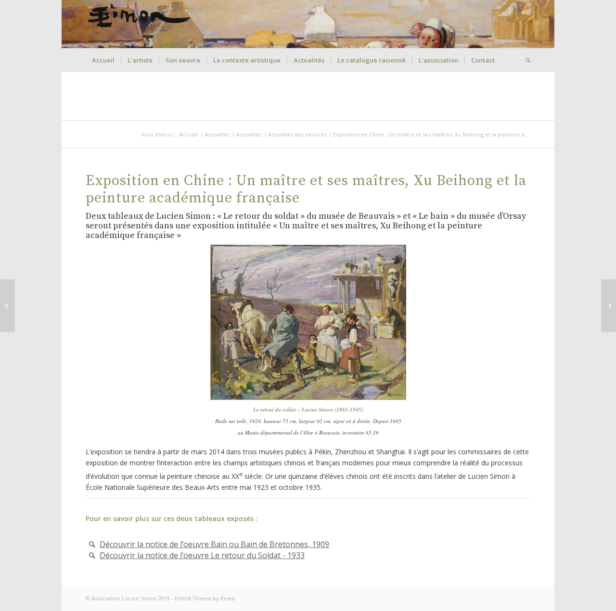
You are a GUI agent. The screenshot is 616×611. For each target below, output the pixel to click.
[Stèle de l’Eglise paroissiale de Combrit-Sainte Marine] (608, 305)
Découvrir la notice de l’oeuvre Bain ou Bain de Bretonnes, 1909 (214, 544)
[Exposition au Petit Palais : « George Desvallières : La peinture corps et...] (7, 305)
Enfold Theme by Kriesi (205, 598)
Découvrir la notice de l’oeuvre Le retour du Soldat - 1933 (202, 555)
